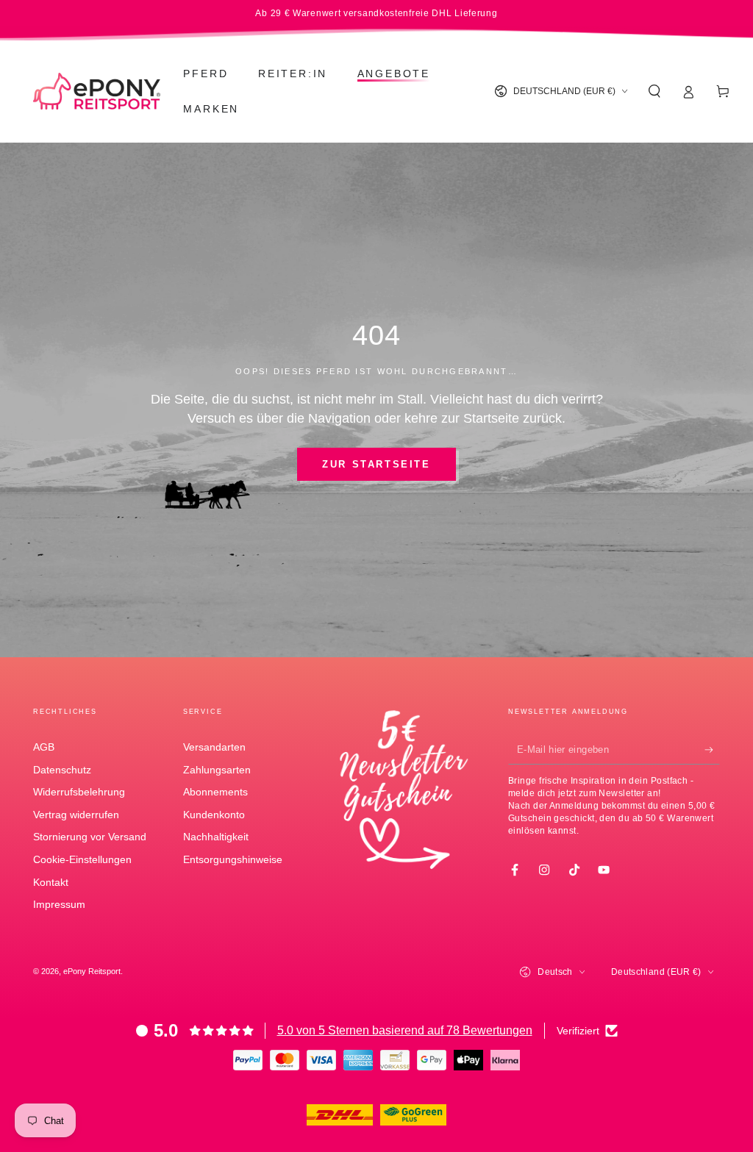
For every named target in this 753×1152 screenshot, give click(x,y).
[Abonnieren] (712, 750)
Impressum (59, 904)
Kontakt (50, 882)
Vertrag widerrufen (76, 814)
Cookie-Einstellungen (82, 859)
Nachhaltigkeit (216, 836)
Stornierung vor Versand (89, 836)
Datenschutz (62, 770)
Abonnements (215, 792)
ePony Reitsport (92, 971)
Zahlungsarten (217, 770)
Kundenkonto (214, 814)
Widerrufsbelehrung (79, 792)
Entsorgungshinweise (232, 859)
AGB (43, 747)
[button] (654, 91)
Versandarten (214, 747)
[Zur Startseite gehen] (96, 91)
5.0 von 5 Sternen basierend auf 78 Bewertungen (404, 1030)
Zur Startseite (376, 464)
